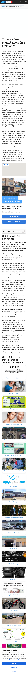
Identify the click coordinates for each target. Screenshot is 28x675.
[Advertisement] (14, 23)
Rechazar (14, 671)
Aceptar (14, 663)
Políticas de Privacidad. (13, 660)
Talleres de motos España (6, 5)
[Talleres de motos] (7, 2)
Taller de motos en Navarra (18, 5)
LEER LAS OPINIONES (14, 222)
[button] (20, 2)
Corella (3, 6)
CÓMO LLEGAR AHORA (10, 198)
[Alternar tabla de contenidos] (22, 231)
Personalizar (14, 667)
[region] (14, 661)
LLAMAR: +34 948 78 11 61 (12, 201)
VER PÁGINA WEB (14, 216)
